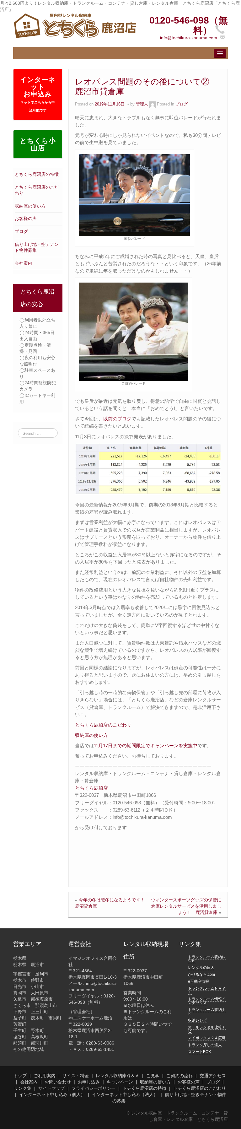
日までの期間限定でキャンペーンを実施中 (152, 745)
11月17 (101, 745)
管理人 (142, 104)
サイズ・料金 (75, 1075)
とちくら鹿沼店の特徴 (37, 174)
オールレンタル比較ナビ (207, 1029)
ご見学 (152, 1075)
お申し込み (89, 1081)
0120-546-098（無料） (188, 25)
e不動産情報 (198, 981)
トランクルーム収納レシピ (207, 959)
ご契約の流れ (179, 1075)
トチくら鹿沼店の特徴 (144, 1088)
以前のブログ (117, 418)
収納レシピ (197, 1020)
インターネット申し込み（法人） (125, 1094)
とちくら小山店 (38, 144)
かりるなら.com (201, 974)
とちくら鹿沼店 (91, 788)
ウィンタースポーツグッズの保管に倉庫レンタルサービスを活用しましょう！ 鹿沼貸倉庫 (186, 906)
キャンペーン (120, 1081)
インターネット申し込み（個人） (52, 1094)
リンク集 (22, 1088)
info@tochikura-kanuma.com (188, 37)
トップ (20, 1075)
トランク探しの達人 (205, 1045)
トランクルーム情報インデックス (207, 1001)
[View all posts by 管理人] (152, 104)
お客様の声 (26, 218)
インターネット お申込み (38, 94)
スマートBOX (199, 1052)
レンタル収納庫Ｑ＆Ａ (117, 1075)
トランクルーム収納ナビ (207, 1011)
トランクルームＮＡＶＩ (207, 990)
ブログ (21, 231)
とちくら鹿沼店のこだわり (103, 724)
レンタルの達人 (201, 967)
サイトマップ (51, 1088)
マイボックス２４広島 (207, 1038)
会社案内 (23, 263)
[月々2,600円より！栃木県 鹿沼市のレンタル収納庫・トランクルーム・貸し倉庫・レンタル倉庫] (74, 25)
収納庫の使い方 (30, 205)
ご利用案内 (45, 1075)
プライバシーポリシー (93, 1088)
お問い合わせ (58, 1081)
